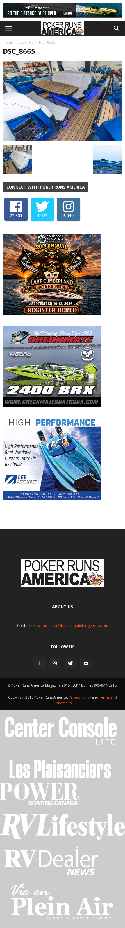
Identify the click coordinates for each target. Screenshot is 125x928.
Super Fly (26, 42)
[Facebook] (39, 663)
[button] (117, 28)
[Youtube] (86, 663)
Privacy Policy (80, 697)
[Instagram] (54, 663)
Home (8, 42)
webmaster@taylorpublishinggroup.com (73, 625)
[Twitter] (70, 663)
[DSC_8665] (62, 139)
